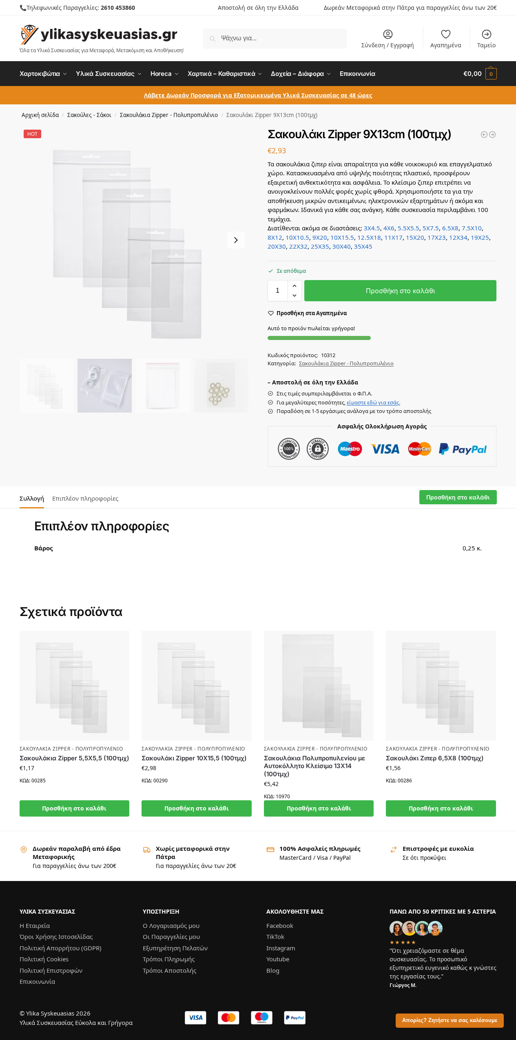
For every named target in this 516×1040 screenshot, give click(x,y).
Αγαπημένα (445, 45)
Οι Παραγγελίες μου (171, 936)
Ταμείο (486, 45)
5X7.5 (431, 228)
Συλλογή (32, 498)
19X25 (480, 237)
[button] (479, 74)
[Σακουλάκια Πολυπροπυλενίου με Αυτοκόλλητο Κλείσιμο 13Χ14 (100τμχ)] (319, 686)
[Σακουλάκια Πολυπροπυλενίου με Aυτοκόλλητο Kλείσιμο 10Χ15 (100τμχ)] (492, 134)
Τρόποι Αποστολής (169, 970)
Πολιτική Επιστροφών (51, 970)
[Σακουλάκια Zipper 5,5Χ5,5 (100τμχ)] (75, 686)
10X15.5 (342, 237)
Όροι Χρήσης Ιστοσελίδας (56, 936)
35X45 (363, 246)
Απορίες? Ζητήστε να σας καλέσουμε (449, 1020)
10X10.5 (297, 237)
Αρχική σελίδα (40, 115)
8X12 (275, 237)
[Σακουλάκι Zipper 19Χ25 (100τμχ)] (484, 134)
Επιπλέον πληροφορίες (85, 498)
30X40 (341, 246)
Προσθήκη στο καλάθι (400, 291)
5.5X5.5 (408, 228)
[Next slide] (235, 240)
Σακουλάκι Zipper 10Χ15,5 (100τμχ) (194, 758)
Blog (272, 970)
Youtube (277, 959)
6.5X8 (450, 228)
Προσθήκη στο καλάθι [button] (74, 808)
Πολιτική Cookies (44, 959)
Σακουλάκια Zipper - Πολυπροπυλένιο (169, 115)
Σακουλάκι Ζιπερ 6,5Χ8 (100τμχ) (435, 758)
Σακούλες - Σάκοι (89, 115)
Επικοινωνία (37, 981)
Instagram (280, 947)
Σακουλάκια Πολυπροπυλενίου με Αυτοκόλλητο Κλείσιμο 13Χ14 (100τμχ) (314, 766)
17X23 (436, 237)
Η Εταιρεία (35, 925)
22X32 (298, 246)
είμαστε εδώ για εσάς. (373, 402)
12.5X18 (369, 237)
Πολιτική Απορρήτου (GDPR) (61, 947)
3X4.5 (372, 228)
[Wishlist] (117, 643)
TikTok (275, 936)
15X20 (415, 237)
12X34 (458, 237)
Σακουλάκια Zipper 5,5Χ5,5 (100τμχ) (74, 758)
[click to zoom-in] (134, 240)
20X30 (277, 246)
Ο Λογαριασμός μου (171, 925)
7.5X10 (472, 228)
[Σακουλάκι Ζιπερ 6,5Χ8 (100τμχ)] (441, 686)
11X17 (393, 237)
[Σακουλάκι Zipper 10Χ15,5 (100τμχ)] (197, 686)
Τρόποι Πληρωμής (169, 959)
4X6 (388, 228)
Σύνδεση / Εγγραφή (387, 45)
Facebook (279, 925)
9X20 (319, 237)
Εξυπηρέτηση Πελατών (175, 947)
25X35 (320, 246)
